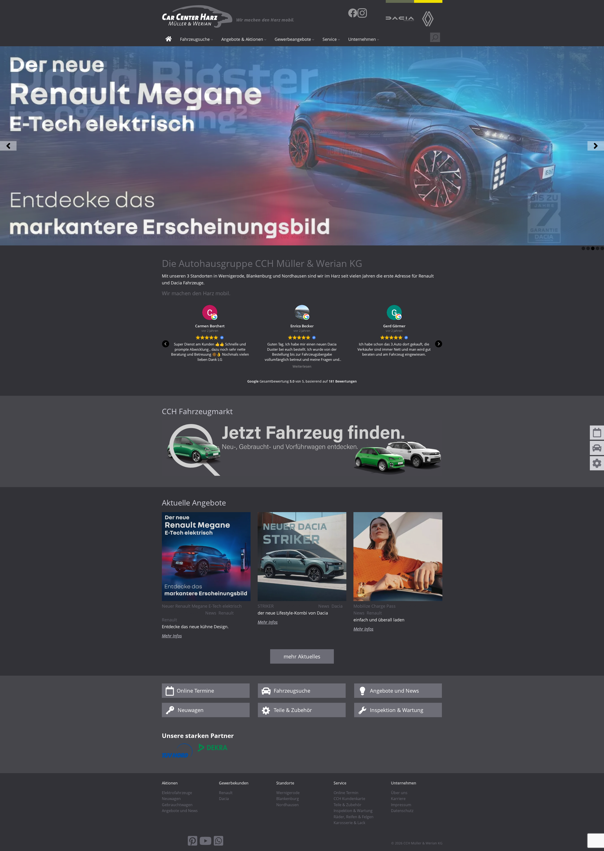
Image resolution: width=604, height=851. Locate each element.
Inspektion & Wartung (396, 709)
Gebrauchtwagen (177, 804)
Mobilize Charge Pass (374, 606)
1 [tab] (583, 248)
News (210, 613)
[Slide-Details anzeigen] (302, 145)
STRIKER (266, 606)
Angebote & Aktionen (242, 39)
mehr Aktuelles (302, 656)
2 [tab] (588, 248)
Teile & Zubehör (293, 709)
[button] (8, 146)
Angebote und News (394, 690)
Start (168, 39)
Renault (226, 613)
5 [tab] (602, 248)
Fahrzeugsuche (292, 690)
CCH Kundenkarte (349, 798)
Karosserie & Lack (349, 822)
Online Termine (195, 690)
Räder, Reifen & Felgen (353, 816)
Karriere (398, 798)
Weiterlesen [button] (209, 366)
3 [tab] (593, 248)
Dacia (337, 606)
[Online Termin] (597, 434)
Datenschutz (402, 810)
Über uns (399, 792)
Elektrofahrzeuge (177, 792)
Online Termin (346, 792)
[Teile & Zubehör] (597, 465)
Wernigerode (288, 792)
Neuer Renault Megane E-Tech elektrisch (202, 606)
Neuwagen (191, 709)
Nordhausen (287, 804)
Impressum (401, 804)
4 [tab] (597, 248)
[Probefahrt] (597, 450)
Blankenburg (287, 798)
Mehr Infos (172, 636)
